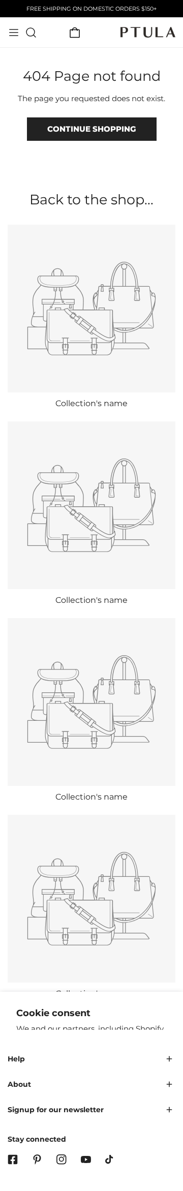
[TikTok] (110, 1159)
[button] (75, 32)
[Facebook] (13, 1159)
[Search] (31, 32)
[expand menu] (14, 32)
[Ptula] (147, 32)
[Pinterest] (37, 1159)
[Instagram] (61, 1159)
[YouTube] (86, 1159)
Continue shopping (91, 129)
